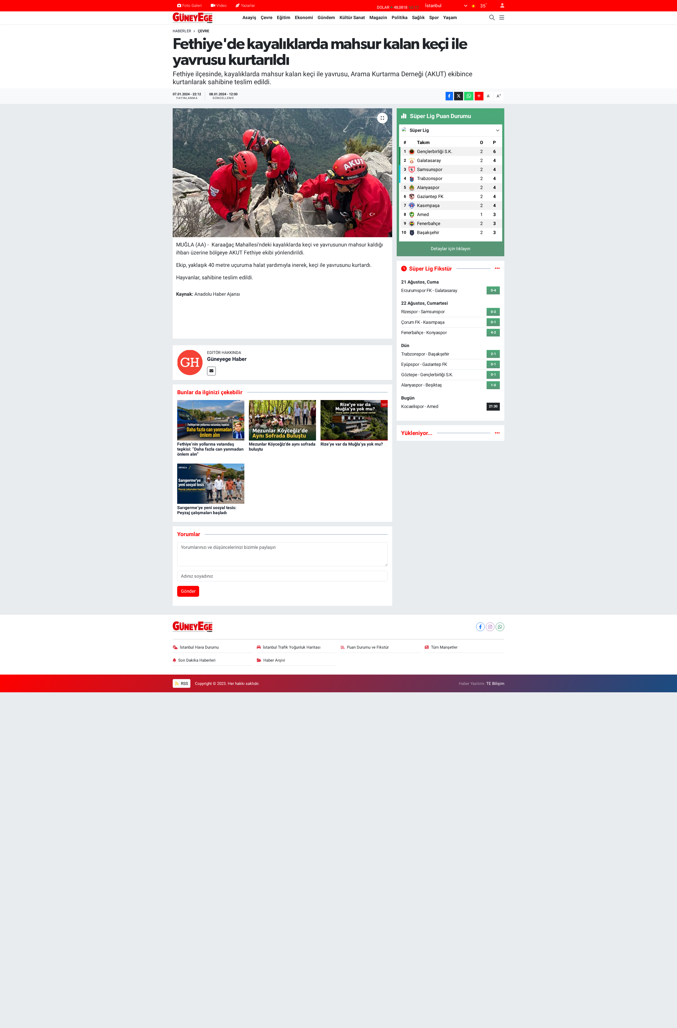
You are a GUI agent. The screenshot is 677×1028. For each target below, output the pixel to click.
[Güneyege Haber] (192, 17)
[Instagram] (490, 626)
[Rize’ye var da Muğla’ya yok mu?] (354, 420)
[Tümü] (497, 433)
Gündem (326, 17)
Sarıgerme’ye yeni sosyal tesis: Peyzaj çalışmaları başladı (206, 510)
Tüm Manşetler (444, 647)
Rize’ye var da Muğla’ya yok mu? (352, 444)
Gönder (188, 591)
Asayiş (249, 17)
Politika (400, 17)
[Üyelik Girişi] (500, 5)
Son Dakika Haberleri (197, 660)
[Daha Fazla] (479, 96)
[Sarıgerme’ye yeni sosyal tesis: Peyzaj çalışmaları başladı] (210, 483)
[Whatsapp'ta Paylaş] (468, 96)
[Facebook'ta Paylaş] (449, 96)
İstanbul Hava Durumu (199, 647)
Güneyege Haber (226, 359)
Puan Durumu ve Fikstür (368, 647)
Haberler (182, 31)
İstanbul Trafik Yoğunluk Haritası (292, 647)
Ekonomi (304, 17)
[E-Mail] (211, 371)
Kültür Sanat (352, 17)
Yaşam (450, 17)
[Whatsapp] (500, 626)
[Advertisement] (450, 482)
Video (221, 5)
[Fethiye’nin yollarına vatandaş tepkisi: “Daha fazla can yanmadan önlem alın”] (210, 420)
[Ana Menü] (501, 17)
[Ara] (492, 17)
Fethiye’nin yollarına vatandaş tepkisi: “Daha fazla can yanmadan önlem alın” (210, 449)
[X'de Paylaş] (458, 96)
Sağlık (418, 17)
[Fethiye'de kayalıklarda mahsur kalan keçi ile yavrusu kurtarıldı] (282, 172)
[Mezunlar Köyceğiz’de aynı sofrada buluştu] (282, 420)
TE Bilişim (495, 683)
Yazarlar (248, 5)
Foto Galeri (192, 5)
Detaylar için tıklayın (450, 248)
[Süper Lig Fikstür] (497, 268)
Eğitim (283, 17)
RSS (184, 683)
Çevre (266, 17)
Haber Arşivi (274, 660)
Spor (434, 17)
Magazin (378, 17)
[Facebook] (480, 626)
